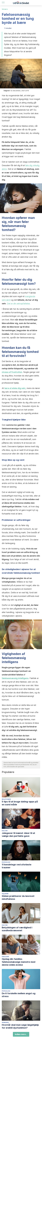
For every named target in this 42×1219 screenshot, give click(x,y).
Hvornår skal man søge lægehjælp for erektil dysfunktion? (20, 1026)
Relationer (6, 799)
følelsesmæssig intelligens (15, 678)
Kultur (4, 831)
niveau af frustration (12, 372)
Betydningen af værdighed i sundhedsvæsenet (17, 929)
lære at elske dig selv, (15, 388)
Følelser (5, 956)
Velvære (5, 9)
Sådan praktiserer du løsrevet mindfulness (18, 897)
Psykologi (6, 862)
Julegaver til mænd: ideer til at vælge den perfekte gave (18, 834)
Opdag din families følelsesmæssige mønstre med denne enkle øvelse (18, 962)
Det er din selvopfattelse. (18, 303)
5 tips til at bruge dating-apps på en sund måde (20, 803)
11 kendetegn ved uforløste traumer (16, 866)
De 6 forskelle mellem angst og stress (18, 995)
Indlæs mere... (21, 1034)
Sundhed (5, 1022)
